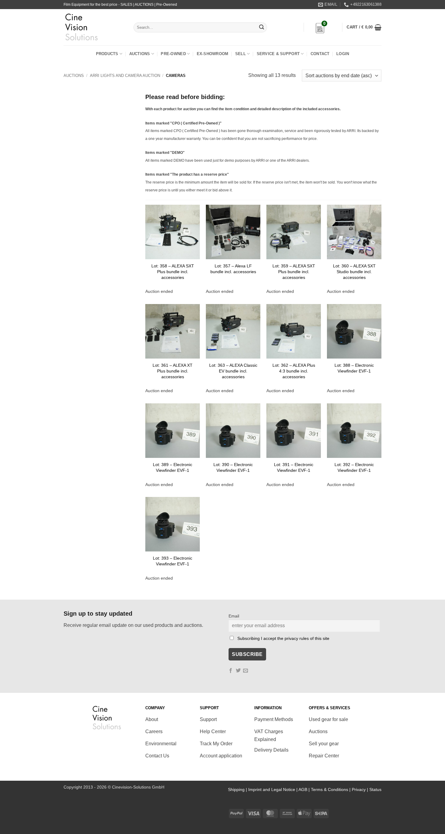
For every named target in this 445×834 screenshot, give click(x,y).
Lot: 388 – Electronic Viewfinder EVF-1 (354, 368)
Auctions (139, 53)
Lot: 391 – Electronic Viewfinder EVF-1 (293, 467)
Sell (240, 53)
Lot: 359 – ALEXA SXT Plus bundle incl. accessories (293, 271)
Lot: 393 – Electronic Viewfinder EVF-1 (172, 561)
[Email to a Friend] (245, 670)
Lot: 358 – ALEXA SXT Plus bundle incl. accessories (172, 271)
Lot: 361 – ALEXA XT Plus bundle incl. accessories (173, 371)
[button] (364, 27)
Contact (320, 53)
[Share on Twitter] (238, 670)
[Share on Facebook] (230, 670)
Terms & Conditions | (331, 789)
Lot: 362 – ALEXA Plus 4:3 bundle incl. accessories (293, 371)
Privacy (359, 789)
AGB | (304, 789)
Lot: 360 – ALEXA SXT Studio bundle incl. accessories (354, 271)
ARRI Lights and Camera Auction (125, 75)
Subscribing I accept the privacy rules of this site (283, 638)
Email (234, 616)
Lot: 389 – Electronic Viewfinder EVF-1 (172, 467)
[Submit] (261, 27)
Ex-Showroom (213, 53)
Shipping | (238, 789)
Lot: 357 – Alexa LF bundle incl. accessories (233, 268)
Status (375, 789)
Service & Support (278, 53)
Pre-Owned (173, 53)
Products (107, 53)
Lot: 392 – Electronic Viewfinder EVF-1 (354, 467)
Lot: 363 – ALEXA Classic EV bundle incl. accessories (233, 371)
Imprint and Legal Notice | (273, 789)
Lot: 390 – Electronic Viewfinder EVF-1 (233, 467)
